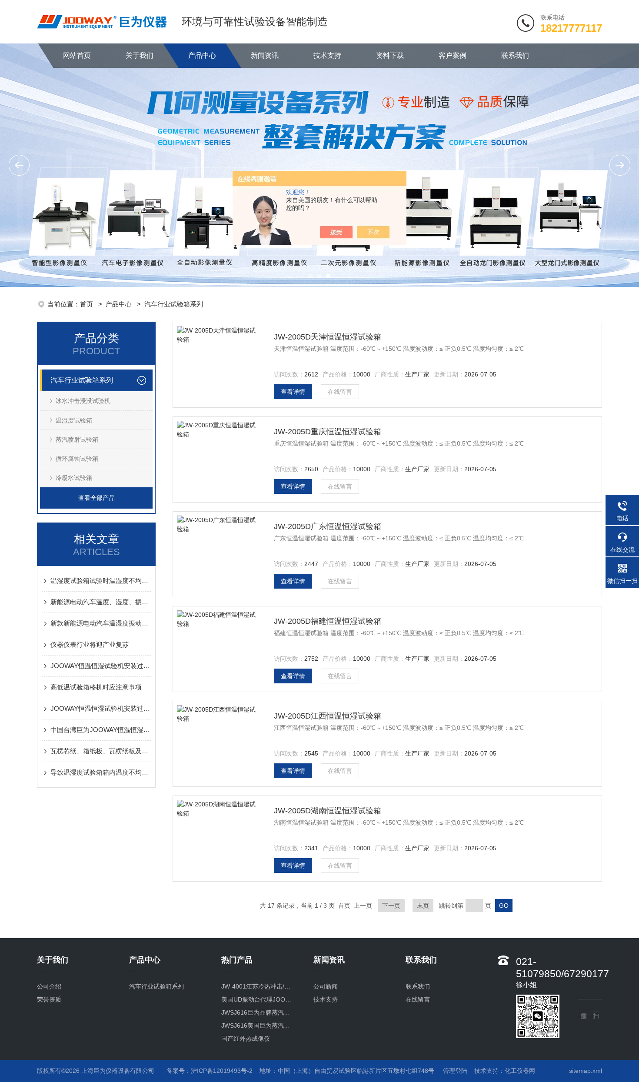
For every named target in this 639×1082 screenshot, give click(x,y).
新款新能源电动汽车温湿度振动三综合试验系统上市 (100, 623)
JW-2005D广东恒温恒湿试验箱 (327, 526)
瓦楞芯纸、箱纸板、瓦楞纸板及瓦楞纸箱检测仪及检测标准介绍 (100, 751)
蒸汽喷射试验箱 (77, 439)
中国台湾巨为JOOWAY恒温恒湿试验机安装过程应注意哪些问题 (100, 729)
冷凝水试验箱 (74, 477)
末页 (423, 905)
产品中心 (202, 55)
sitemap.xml (585, 1070)
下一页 (391, 905)
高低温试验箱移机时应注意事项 (96, 687)
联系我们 (515, 55)
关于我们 (139, 55)
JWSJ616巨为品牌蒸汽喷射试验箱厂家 (258, 1012)
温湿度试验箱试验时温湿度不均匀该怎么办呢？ (100, 580)
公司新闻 (325, 986)
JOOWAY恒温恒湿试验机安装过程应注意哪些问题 (100, 708)
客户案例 (452, 55)
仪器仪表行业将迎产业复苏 (89, 644)
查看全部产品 (96, 497)
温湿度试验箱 (74, 420)
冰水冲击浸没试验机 (83, 400)
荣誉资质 (49, 999)
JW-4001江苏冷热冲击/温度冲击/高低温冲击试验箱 (258, 986)
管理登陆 (455, 1070)
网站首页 (77, 55)
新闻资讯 (265, 55)
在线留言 (340, 391)
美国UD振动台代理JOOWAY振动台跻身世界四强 (258, 999)
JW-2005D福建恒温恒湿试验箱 (327, 621)
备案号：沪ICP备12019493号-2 (209, 1070)
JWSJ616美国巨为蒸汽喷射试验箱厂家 (258, 1025)
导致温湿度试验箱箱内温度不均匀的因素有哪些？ (100, 772)
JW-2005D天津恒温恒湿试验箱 (327, 337)
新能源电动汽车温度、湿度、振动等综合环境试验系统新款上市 (100, 602)
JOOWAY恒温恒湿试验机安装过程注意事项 (100, 665)
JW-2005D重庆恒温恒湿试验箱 (327, 431)
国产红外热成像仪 (245, 1038)
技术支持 (327, 55)
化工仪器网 (520, 1070)
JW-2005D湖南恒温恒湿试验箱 (327, 810)
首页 (87, 304)
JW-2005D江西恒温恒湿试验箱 (327, 716)
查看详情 (293, 391)
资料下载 (390, 55)
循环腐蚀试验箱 (77, 458)
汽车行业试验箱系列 (173, 304)
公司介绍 (49, 986)
